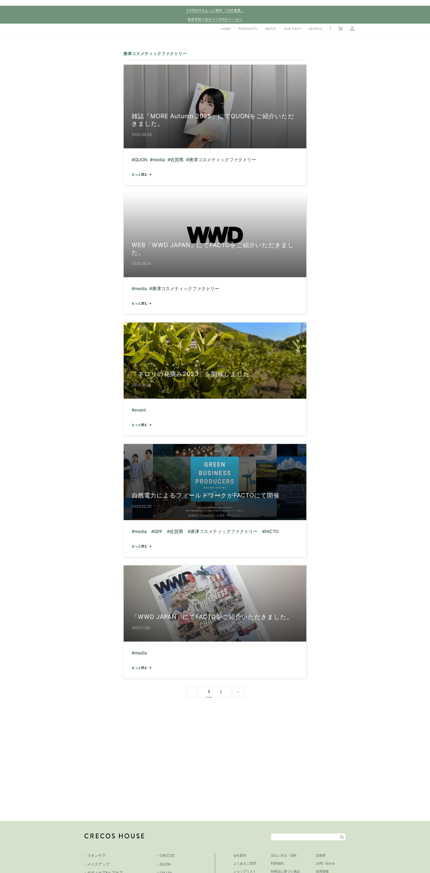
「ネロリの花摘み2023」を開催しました (191, 374)
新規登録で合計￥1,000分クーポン (215, 19)
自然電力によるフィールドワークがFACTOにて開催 (205, 495)
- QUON (164, 864)
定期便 (320, 855)
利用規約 (277, 863)
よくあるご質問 (244, 863)
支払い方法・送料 (284, 855)
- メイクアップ (96, 864)
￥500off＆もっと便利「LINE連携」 (215, 10)
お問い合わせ (325, 863)
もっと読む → (142, 174)
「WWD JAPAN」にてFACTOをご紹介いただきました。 (212, 616)
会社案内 (239, 855)
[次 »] (238, 692)
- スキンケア (95, 855)
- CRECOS (166, 855)
